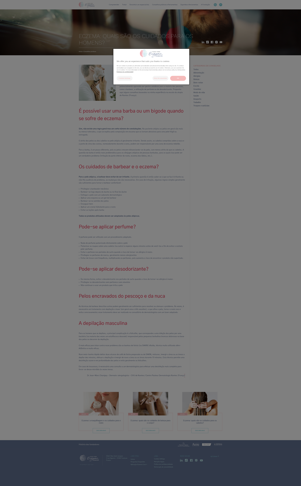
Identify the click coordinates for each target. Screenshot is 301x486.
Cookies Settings (124, 78)
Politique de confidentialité (125, 72)
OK (178, 78)
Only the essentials (160, 78)
